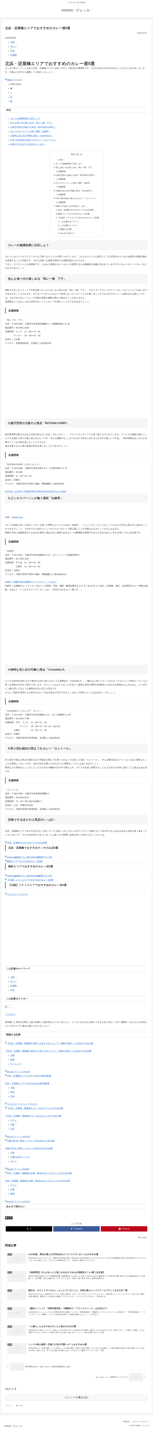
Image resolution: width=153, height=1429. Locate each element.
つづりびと (17, 80)
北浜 (12, 51)
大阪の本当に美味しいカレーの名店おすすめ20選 (29, 1148)
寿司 (12, 1092)
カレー (13, 46)
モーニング (15, 1064)
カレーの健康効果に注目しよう (25, 118)
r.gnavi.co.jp (17, 517)
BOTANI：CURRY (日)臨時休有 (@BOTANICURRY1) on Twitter (35, 491)
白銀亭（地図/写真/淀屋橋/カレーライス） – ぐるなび (31, 582)
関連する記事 (66, 229)
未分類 (10, 1218)
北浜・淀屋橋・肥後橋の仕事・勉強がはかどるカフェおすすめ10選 (37, 1181)
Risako (26, 1169)
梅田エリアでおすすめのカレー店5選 (74, 214)
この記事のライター (68, 225)
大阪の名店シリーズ (20, 1157)
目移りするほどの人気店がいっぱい (27, 144)
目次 (73, 154)
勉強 (12, 1194)
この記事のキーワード (69, 221)
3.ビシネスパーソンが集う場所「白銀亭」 (30, 131)
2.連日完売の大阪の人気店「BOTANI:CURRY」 (33, 127)
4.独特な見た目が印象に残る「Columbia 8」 (31, 135)
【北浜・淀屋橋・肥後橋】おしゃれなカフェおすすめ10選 (33, 1116)
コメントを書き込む (76, 1397)
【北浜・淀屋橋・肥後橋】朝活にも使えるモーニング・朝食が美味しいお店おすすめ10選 (48, 1051)
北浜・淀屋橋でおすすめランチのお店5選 (75, 210)
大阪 (12, 42)
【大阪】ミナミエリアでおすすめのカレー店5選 (78, 218)
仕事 (12, 1189)
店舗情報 (62, 171)
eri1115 (26, 1071)
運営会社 (126, 1421)
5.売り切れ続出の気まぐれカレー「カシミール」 (33, 140)
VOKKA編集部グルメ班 (40, 857)
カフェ (13, 1120)
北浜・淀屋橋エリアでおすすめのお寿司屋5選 (27, 1083)
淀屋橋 (13, 55)
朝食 (12, 1059)
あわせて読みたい (67, 233)
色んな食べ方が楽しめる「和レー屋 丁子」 (31, 123)
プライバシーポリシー (141, 1421)
